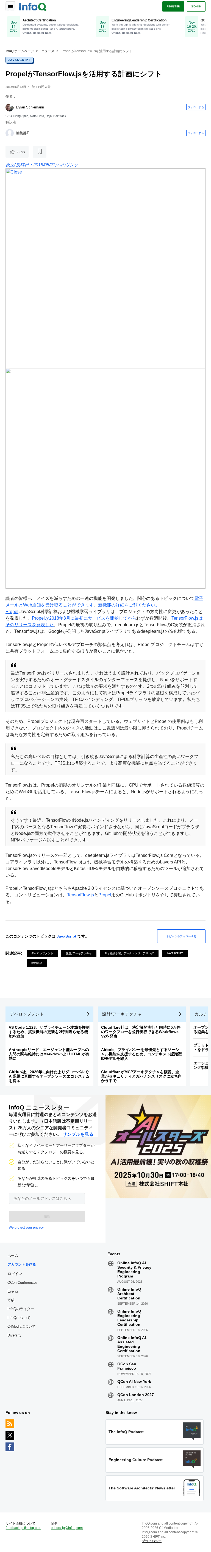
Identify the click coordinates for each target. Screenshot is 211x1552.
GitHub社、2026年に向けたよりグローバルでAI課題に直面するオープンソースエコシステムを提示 (49, 1076)
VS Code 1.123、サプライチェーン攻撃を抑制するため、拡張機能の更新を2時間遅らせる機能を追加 (49, 1031)
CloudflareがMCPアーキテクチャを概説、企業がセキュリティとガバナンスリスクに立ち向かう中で (141, 1076)
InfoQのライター (20, 1309)
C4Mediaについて (21, 1326)
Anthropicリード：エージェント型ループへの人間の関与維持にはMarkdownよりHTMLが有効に (49, 1054)
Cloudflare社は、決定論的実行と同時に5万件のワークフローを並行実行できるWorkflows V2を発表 (141, 1031)
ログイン (15, 1273)
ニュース (47, 51)
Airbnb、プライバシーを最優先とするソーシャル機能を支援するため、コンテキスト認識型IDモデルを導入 (141, 1054)
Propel (11, 611)
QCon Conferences (22, 1282)
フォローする (196, 107)
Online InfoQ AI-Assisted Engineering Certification (132, 1344)
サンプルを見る (78, 1134)
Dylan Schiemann (30, 107)
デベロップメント (42, 953)
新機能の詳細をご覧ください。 (129, 605)
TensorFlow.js (80, 895)
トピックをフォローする (181, 936)
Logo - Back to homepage (33, 6)
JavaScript (19, 59)
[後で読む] (39, 152)
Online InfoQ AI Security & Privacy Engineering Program (134, 1269)
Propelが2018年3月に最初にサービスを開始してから (84, 618)
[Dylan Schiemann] (9, 107)
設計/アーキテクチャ (79, 953)
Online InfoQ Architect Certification (129, 1293)
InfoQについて (18, 1318)
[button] (47, 1216)
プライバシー (152, 1541)
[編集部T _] (9, 133)
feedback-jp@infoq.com (23, 1528)
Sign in (196, 6)
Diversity (14, 1335)
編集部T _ (24, 133)
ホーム (12, 1256)
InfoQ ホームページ (19, 51)
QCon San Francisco (126, 1366)
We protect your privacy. (26, 1227)
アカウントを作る (21, 1264)
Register (173, 6)
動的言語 (36, 962)
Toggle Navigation (10, 6)
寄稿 (11, 1300)
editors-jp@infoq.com (67, 1528)
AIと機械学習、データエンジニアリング (129, 953)
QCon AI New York (134, 1381)
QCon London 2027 (135, 1394)
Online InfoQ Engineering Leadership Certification (129, 1318)
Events (13, 1291)
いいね (21, 151)
